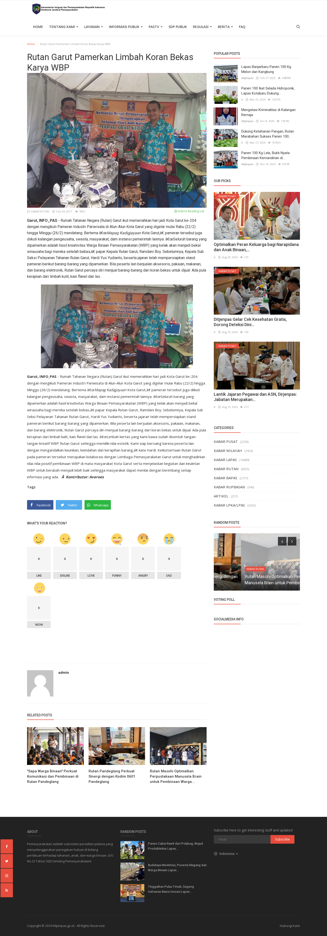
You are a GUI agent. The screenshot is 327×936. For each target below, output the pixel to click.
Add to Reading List (190, 211)
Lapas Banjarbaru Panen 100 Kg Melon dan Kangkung (266, 69)
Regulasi (201, 26)
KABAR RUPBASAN (229, 487)
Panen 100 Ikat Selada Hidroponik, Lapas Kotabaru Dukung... (267, 90)
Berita (224, 26)
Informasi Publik (124, 26)
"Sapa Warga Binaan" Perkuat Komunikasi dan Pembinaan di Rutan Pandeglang (53, 776)
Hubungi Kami (290, 926)
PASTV (154, 26)
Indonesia (227, 853)
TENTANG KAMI (62, 26)
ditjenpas (247, 78)
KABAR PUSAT (226, 441)
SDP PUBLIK (178, 26)
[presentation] (282, 541)
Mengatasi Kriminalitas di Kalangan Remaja (268, 112)
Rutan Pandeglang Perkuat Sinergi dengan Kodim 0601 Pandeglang (112, 776)
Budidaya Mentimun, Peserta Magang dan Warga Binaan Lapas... (177, 867)
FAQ (242, 26)
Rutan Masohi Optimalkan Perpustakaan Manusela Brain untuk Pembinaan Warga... (176, 776)
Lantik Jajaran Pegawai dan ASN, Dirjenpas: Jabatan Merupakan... (255, 397)
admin (63, 672)
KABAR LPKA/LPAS (229, 505)
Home (38, 26)
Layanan (92, 26)
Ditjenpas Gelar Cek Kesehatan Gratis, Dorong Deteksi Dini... (250, 322)
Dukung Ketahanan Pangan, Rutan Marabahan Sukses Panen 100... (267, 134)
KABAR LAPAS (225, 459)
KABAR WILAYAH (228, 450)
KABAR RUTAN (40, 211)
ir (242, 99)
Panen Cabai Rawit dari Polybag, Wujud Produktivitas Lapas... (175, 846)
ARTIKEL (221, 496)
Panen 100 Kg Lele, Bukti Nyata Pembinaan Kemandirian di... (265, 155)
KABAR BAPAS (225, 477)
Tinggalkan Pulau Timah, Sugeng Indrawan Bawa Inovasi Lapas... (171, 889)
